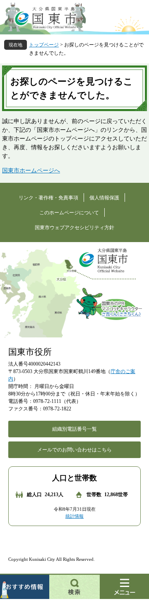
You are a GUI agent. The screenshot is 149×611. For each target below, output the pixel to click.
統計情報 (74, 516)
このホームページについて (69, 213)
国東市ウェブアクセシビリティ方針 (74, 227)
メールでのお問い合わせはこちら (74, 450)
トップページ (44, 45)
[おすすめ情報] (24, 586)
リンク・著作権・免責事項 (48, 198)
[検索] (74, 586)
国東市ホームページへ (31, 170)
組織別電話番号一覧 (74, 429)
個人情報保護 (104, 198)
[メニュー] (124, 586)
